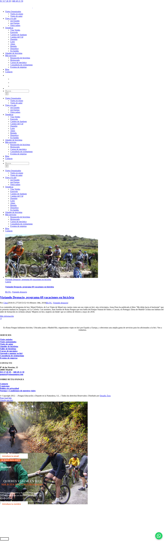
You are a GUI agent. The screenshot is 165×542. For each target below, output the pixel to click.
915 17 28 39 (5, 372)
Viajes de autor (6, 344)
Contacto (4, 384)
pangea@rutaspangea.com (11, 374)
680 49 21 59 (17, 1)
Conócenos (5, 386)
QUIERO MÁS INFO (10, 460)
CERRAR (4, 539)
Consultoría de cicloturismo (12, 356)
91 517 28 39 (5, 1)
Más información (7, 316)
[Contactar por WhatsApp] (158, 535)
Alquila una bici (6, 400)
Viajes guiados (6, 339)
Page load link (6, 398)
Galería (8, 282)
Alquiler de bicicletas (9, 346)
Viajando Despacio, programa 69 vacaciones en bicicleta (28, 279)
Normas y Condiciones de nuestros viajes (18, 391)
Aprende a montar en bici (11, 353)
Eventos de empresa (8, 358)
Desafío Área (105, 396)
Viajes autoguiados (8, 342)
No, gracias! (6, 467)
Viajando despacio (19, 292)
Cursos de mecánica (8, 351)
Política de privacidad (9, 388)
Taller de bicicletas (8, 349)
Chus (5, 303)
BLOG (8, 292)
